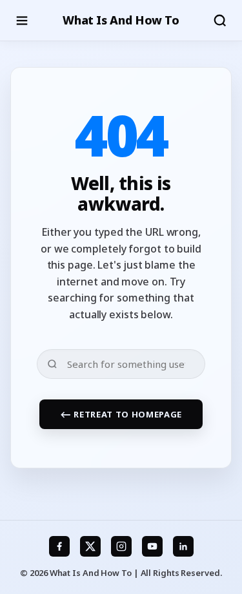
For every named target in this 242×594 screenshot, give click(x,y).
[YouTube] (152, 546)
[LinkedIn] (183, 546)
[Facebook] (59, 546)
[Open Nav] (22, 20)
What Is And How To (121, 20)
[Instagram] (121, 546)
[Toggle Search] (220, 20)
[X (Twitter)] (90, 546)
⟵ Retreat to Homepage (121, 414)
